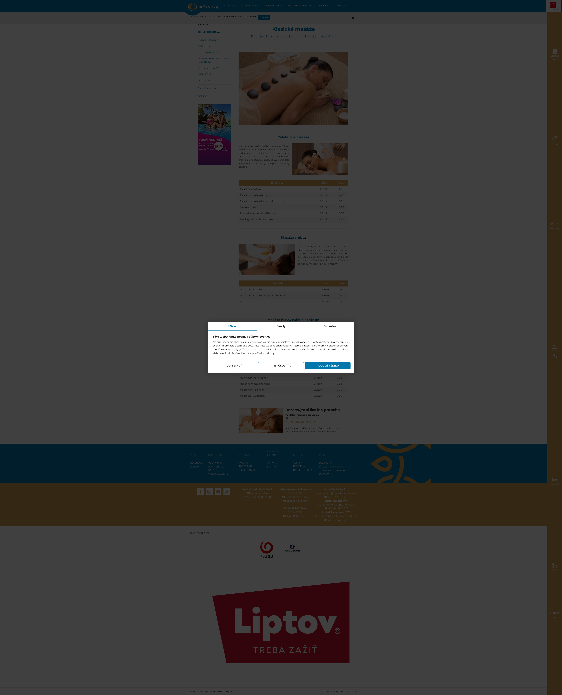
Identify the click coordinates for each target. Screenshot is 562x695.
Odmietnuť (234, 365)
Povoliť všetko (328, 365)
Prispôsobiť (279, 365)
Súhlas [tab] (232, 326)
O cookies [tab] (330, 326)
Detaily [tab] (281, 326)
